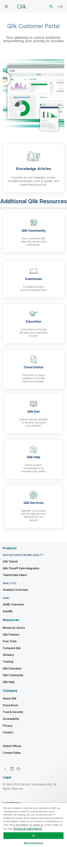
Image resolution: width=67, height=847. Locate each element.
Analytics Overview (15, 589)
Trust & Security (13, 712)
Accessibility (11, 718)
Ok (33, 835)
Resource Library (14, 627)
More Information (33, 843)
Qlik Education (12, 668)
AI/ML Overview (13, 604)
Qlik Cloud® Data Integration (21, 568)
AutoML (8, 611)
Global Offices (12, 746)
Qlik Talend (10, 561)
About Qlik (9, 698)
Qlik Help (9, 682)
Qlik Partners (11, 634)
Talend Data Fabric (15, 575)
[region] (33, 825)
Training (8, 661)
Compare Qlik (12, 648)
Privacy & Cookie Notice (27, 828)
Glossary (8, 654)
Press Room (10, 705)
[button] (5, 768)
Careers (8, 732)
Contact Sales (12, 752)
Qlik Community (13, 675)
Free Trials (9, 641)
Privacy (7, 725)
